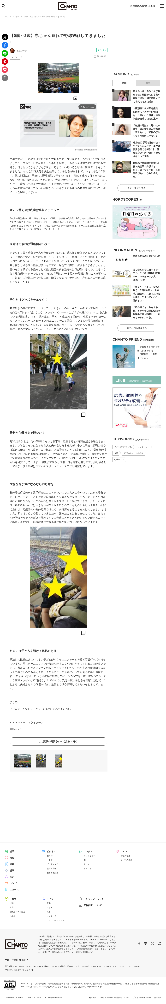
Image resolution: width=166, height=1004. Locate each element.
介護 (116, 453)
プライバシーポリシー (142, 997)
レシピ (13, 883)
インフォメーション (94, 899)
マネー (50, 907)
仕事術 (50, 860)
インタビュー (143, 447)
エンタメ (16, 17)
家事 (49, 903)
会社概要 (157, 997)
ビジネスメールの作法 (133, 453)
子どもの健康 (126, 860)
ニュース (14, 889)
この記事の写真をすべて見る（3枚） (58, 741)
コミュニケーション (55, 920)
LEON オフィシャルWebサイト (103, 966)
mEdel (28, 966)
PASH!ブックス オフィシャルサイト (19, 970)
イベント (15, 57)
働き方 (50, 856)
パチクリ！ (122, 966)
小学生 (13, 916)
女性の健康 (125, 856)
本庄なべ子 (15, 729)
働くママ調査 (52, 873)
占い (12, 876)
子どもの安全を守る (123, 447)
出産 (12, 907)
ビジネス (51, 851)
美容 (49, 912)
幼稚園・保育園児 (17, 912)
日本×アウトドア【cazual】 (78, 966)
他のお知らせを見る (137, 328)
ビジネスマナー (53, 864)
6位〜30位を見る (137, 188)
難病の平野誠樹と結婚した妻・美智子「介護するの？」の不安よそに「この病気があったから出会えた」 (146, 170)
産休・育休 (51, 869)
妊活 (12, 903)
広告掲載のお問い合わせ (142, 6)
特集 (12, 857)
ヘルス (124, 851)
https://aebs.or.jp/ (94, 987)
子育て (13, 899)
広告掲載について (93, 905)
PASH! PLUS (38, 966)
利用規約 (92, 997)
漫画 (12, 870)
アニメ (86, 864)
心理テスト (119, 459)
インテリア (51, 916)
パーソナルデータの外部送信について (114, 997)
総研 (12, 851)
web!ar (21, 966)
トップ (6, 17)
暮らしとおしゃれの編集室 (55, 966)
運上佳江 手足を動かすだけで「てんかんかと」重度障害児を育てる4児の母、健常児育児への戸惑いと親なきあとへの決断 (147, 149)
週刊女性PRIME (11, 966)
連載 (12, 864)
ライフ (50, 899)
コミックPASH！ (135, 966)
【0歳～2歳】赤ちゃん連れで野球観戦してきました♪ (45, 17)
